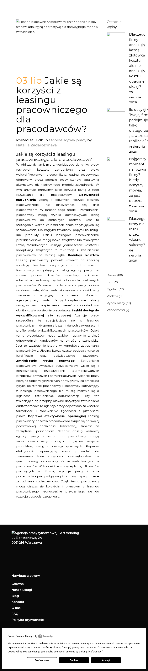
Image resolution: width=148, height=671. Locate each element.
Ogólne (55, 140)
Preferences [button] (95, 651)
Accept (106, 660)
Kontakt (18, 602)
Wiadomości (116, 310)
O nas (16, 608)
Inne (110, 282)
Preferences (42, 660)
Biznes (111, 275)
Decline (74, 660)
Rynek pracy (75, 140)
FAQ (15, 614)
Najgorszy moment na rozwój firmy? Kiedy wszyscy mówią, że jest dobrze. (137, 180)
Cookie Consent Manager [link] (21, 636)
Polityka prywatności (28, 620)
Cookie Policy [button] (15, 651)
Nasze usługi (22, 590)
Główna (18, 584)
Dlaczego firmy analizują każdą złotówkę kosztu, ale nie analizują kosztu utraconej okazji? (137, 60)
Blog (15, 596)
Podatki (112, 296)
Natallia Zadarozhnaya (36, 145)
